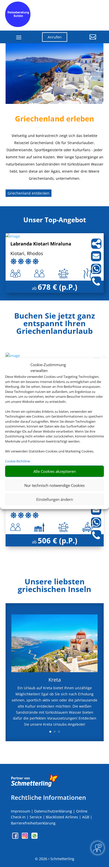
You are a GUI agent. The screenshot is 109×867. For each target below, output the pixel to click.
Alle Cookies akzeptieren (54, 471)
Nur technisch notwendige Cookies (54, 485)
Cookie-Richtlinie (17, 461)
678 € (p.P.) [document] (57, 287)
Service (36, 817)
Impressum (20, 811)
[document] (55, 324)
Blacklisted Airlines (62, 817)
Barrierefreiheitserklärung (33, 823)
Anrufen (55, 37)
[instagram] (25, 837)
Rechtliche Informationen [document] (48, 797)
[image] (13, 236)
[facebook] (16, 837)
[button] (85, 41)
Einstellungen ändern (54, 499)
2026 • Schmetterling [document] (56, 858)
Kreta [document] (54, 680)
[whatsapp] (34, 837)
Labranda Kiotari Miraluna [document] (40, 244)
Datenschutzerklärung (53, 811)
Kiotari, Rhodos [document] (26, 253)
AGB (85, 817)
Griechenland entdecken (28, 193)
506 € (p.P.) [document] (57, 540)
